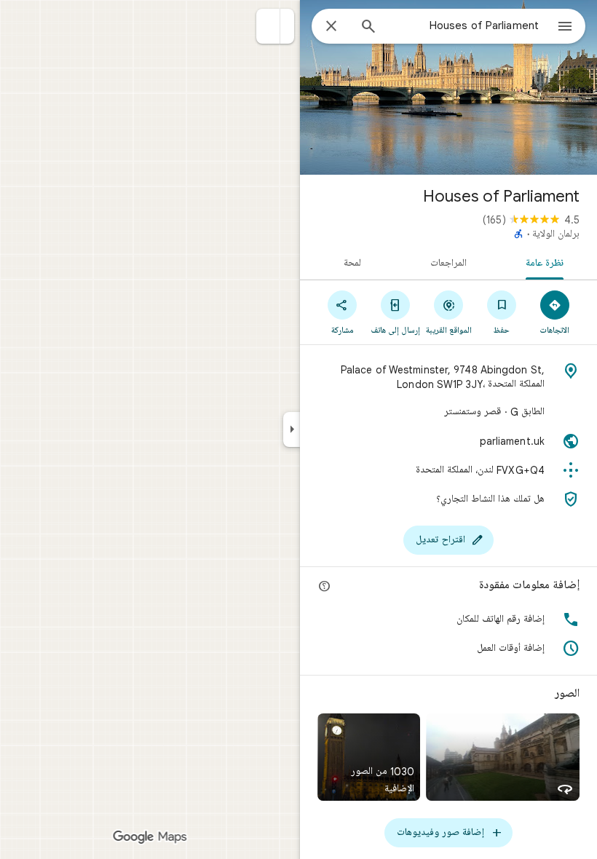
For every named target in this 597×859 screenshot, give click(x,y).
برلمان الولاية (556, 234)
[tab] (548, 262)
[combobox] (464, 25)
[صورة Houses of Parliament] (448, 87)
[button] (268, 26)
